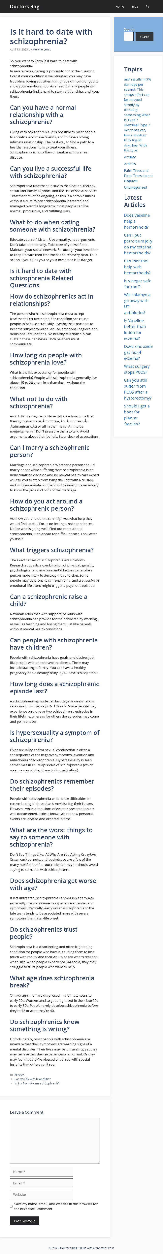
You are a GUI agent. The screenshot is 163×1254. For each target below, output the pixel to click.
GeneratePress (103, 1248)
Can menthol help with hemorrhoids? (137, 266)
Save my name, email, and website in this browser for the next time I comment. (56, 1206)
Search (129, 29)
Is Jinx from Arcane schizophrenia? (37, 1083)
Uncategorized (135, 187)
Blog (135, 6)
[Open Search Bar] (147, 6)
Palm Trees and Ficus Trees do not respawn (138, 175)
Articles (19, 1075)
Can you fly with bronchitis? (33, 1079)
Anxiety (130, 157)
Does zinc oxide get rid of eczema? (138, 352)
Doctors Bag (25, 6)
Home (119, 6)
